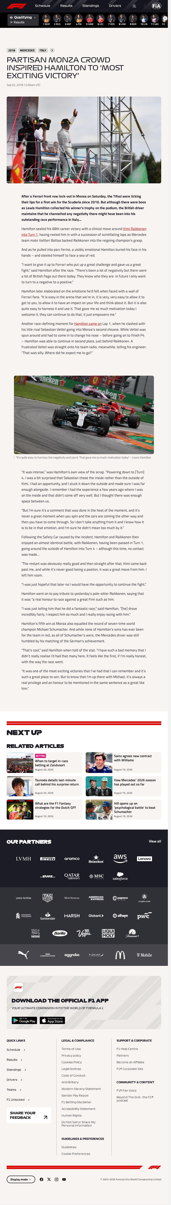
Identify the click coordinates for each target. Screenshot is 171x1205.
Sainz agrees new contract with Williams (133, 758)
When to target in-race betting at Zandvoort (51, 763)
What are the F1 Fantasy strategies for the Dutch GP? (55, 805)
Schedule (42, 5)
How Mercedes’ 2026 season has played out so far (135, 782)
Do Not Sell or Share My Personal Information (79, 1124)
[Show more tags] (52, 50)
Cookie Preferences (76, 1154)
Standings (90, 5)
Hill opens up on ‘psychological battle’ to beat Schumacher (134, 807)
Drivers (115, 5)
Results (66, 5)
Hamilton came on (88, 323)
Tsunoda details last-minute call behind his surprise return (57, 782)
